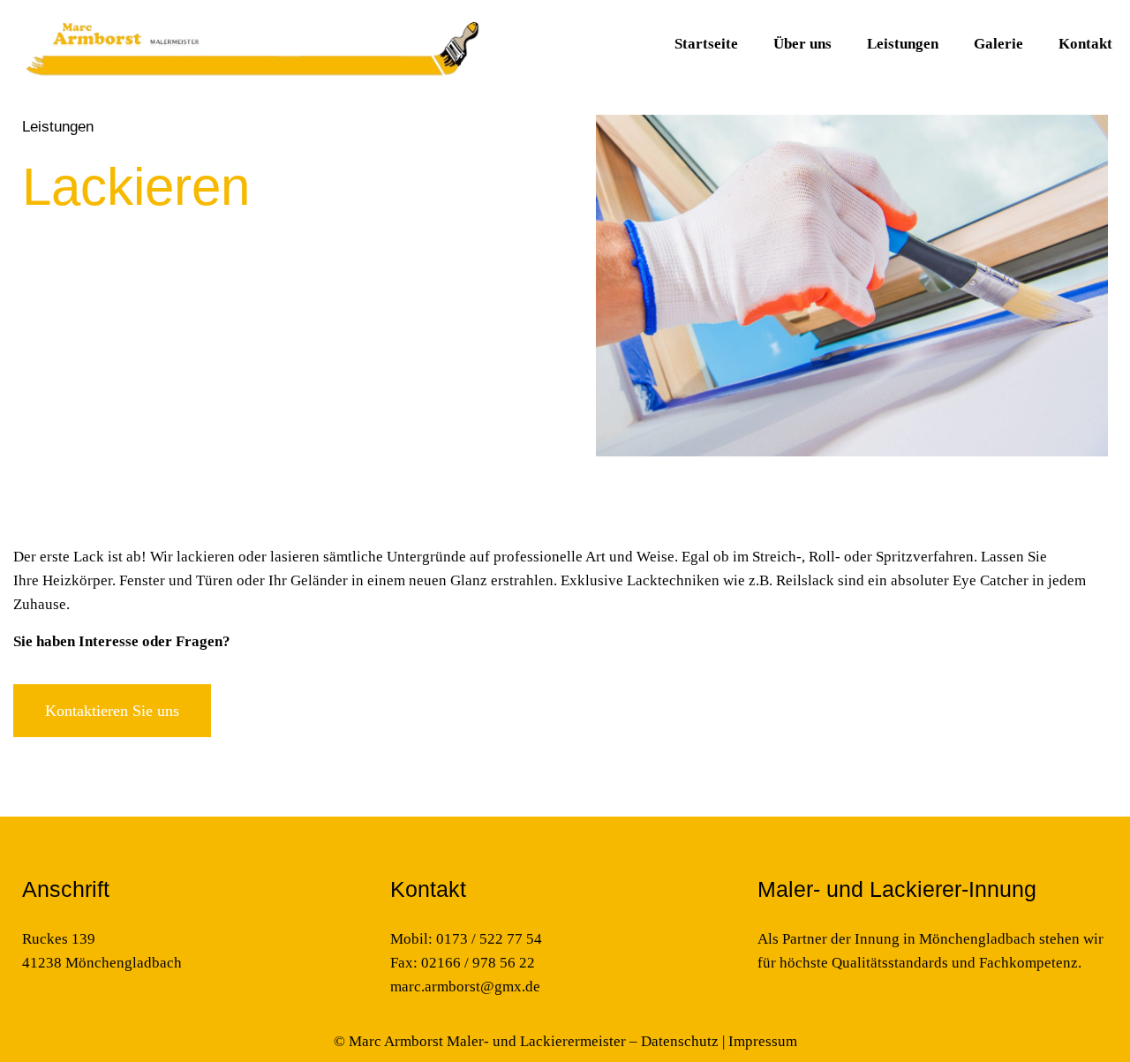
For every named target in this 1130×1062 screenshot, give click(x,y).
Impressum (762, 1041)
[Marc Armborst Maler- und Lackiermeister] (250, 44)
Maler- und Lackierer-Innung (896, 889)
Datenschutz (680, 1041)
